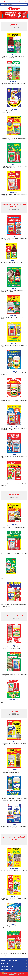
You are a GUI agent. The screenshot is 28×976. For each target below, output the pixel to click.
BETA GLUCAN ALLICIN (14, 673)
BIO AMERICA (14, 371)
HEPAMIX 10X (13, 81)
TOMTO (14, 741)
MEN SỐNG (14, 288)
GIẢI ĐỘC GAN (14, 109)
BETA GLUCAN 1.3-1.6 (14, 137)
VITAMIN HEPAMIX (14, 192)
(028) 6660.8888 (23, 1)
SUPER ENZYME (14, 399)
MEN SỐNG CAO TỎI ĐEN (14, 552)
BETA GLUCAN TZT (13, 699)
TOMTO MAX (14, 797)
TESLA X (11, 575)
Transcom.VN (16, 974)
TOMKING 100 (14, 426)
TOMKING (14, 482)
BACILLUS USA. (13, 315)
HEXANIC (14, 164)
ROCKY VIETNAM (14, 973)
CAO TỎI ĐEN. (14, 524)
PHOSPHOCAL (14, 924)
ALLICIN (14, 645)
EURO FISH (14, 824)
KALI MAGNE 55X (14, 868)
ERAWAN (14, 454)
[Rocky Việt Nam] (14, 8)
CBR (14, 236)
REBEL (14, 603)
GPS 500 (12, 260)
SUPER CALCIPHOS (14, 896)
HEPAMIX (14, 54)
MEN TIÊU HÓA (14, 343)
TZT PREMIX (14, 952)
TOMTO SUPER (14, 769)
